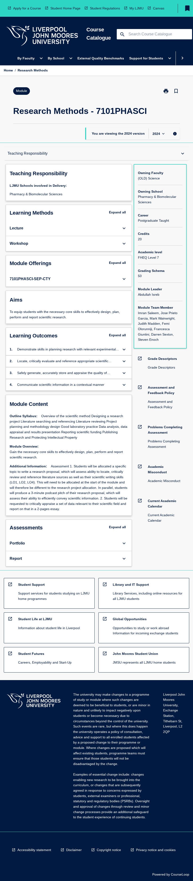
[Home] (42, 36)
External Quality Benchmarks (100, 58)
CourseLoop (180, 874)
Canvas (158, 8)
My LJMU (136, 8)
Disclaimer (74, 850)
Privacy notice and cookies (156, 850)
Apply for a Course (27, 8)
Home (8, 70)
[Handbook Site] (33, 701)
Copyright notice (109, 850)
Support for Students (146, 58)
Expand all (117, 212)
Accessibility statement (34, 850)
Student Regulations (105, 8)
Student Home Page (65, 8)
